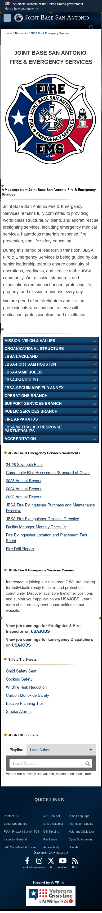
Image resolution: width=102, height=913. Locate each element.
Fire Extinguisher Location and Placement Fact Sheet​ (46, 537)
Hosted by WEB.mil (49, 883)
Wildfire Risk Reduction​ (26, 687)
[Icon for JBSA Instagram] (39, 862)
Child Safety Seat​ (21, 671)
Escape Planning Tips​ (25, 703)
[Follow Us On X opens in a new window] (51, 862)
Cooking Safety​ (19, 679)
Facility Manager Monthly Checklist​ (36, 527)
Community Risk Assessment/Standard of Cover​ (48, 472)
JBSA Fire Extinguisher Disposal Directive (42, 518)
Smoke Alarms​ (18, 711)
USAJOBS (40, 631)
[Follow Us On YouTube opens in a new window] (63, 862)
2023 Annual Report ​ (24, 497)
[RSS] (74, 862)
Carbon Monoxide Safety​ (27, 695)
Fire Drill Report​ (20, 548)
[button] (22, 8)
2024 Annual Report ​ (24, 488)
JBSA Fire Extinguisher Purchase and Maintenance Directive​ (50, 507)
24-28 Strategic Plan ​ (24, 464)
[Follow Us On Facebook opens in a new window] (27, 862)
